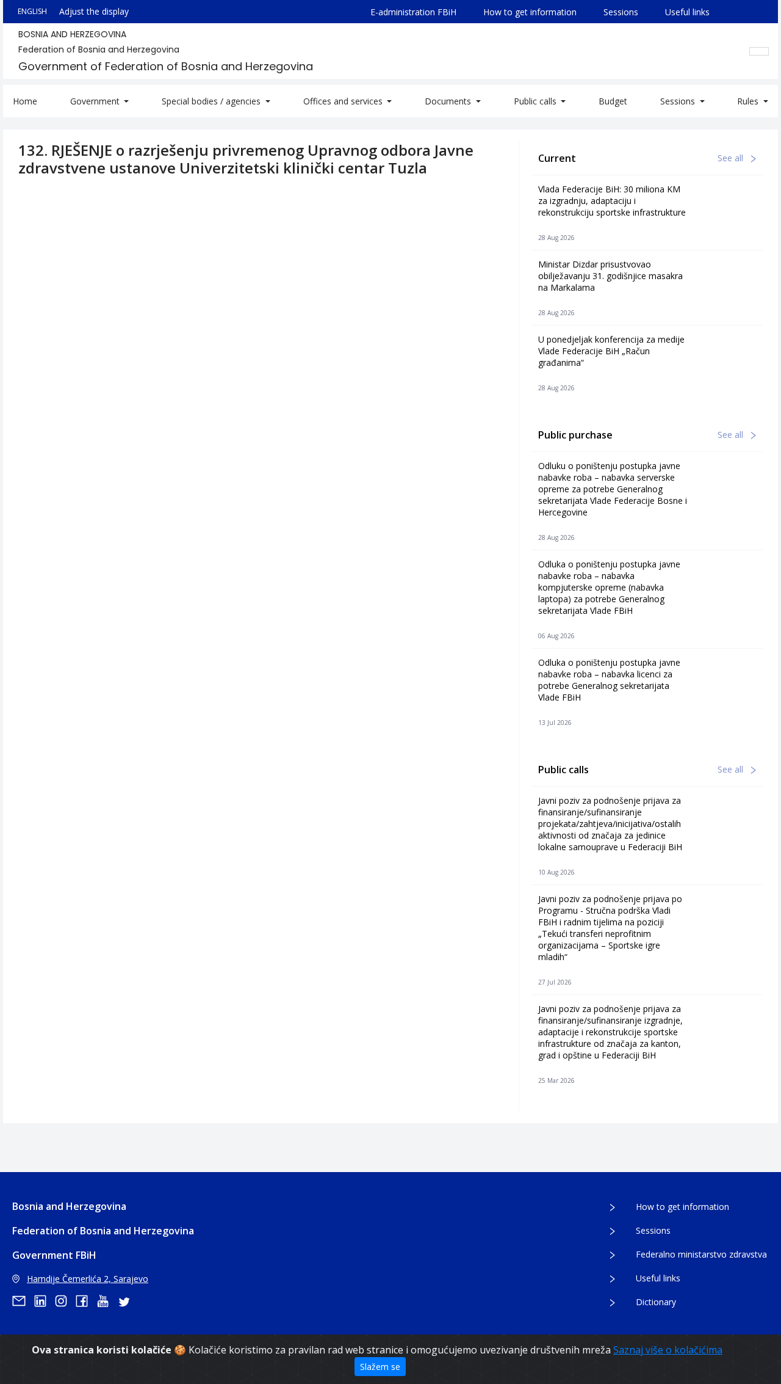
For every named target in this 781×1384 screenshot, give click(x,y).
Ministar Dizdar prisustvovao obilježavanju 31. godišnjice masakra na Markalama (610, 275)
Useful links (687, 12)
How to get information (530, 12)
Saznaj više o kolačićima (667, 1350)
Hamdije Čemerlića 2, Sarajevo (87, 1278)
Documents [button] (449, 101)
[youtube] (106, 1301)
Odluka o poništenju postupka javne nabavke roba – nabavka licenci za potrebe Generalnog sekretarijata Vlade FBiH (609, 680)
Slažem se (380, 1366)
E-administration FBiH (413, 12)
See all (732, 158)
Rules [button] (749, 101)
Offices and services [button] (344, 101)
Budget (613, 101)
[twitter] (127, 1301)
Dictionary (656, 1302)
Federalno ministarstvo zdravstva (701, 1254)
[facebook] (86, 1301)
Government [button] (96, 101)
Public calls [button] (536, 101)
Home (25, 101)
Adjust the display (94, 11)
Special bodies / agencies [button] (212, 101)
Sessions (620, 12)
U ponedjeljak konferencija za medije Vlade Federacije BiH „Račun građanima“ (611, 350)
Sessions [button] (678, 101)
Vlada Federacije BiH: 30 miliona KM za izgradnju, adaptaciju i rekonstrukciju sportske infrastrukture (612, 200)
